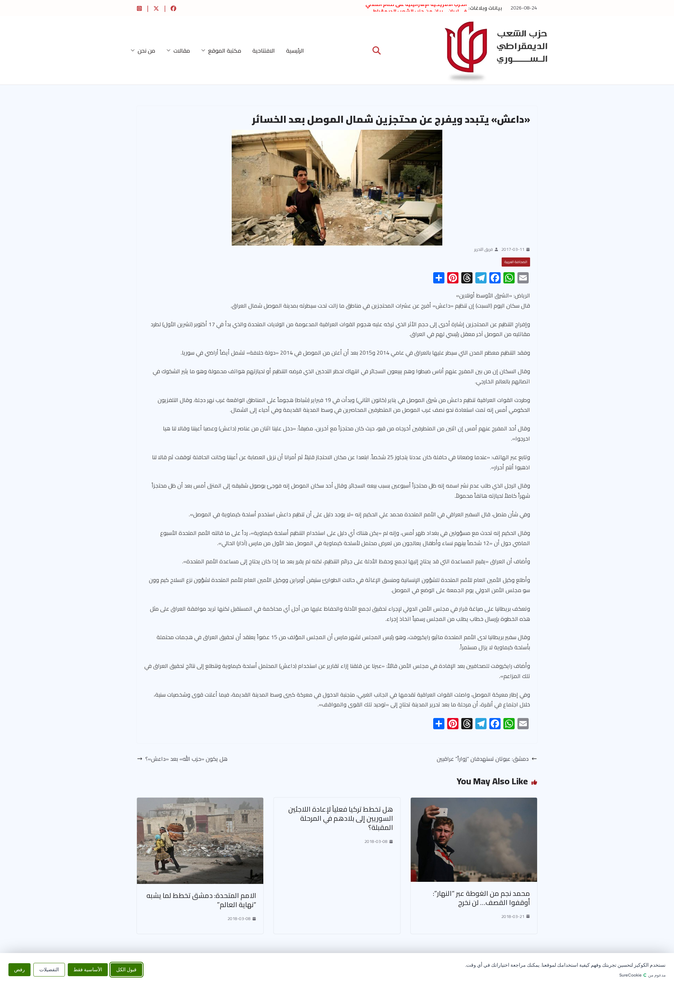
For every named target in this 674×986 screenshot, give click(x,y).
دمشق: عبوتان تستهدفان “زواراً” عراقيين (483, 759)
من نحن (146, 50)
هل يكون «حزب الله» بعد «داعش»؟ (186, 759)
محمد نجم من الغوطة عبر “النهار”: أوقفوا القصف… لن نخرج (481, 898)
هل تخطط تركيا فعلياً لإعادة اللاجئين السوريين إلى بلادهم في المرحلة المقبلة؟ (340, 818)
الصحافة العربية (515, 262)
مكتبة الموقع (224, 50)
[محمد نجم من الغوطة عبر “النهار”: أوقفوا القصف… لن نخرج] (474, 802)
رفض (19, 969)
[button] (204, 50)
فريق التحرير (483, 249)
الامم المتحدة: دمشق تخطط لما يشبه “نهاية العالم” (201, 900)
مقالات (181, 50)
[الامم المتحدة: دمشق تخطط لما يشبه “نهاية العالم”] (200, 802)
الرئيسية (295, 50)
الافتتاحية (263, 50)
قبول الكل (126, 969)
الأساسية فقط (87, 969)
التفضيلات (49, 969)
